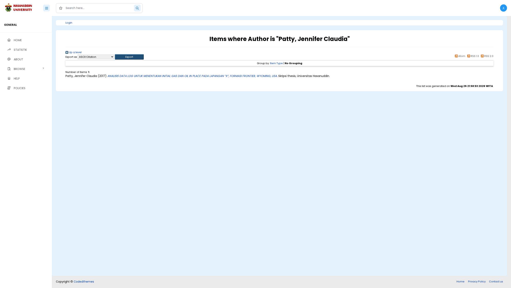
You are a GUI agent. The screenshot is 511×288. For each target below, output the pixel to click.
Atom (461, 56)
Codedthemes (84, 282)
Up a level (75, 52)
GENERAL (10, 25)
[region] (26, 152)
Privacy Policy (477, 281)
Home (460, 281)
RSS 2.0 (488, 56)
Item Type (276, 63)
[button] (503, 8)
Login (68, 22)
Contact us (496, 281)
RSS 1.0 (474, 56)
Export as (71, 57)
